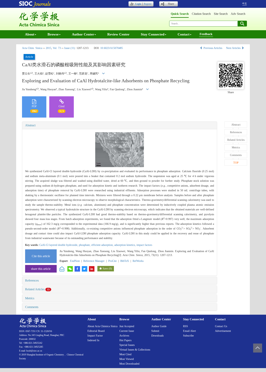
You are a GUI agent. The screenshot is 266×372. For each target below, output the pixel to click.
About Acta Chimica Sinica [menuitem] (102, 326)
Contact (183, 34)
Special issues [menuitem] (127, 345)
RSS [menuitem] (185, 326)
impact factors (144, 245)
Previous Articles (213, 48)
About (29, 34)
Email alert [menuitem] (189, 330)
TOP (236, 162)
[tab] (119, 125)
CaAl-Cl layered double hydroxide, (59, 245)
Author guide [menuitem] (158, 326)
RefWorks (138, 261)
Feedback (206, 34)
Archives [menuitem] (124, 335)
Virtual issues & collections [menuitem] (134, 349)
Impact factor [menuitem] (95, 335)
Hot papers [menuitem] (125, 340)
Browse (53, 34)
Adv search (238, 13)
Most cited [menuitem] (125, 354)
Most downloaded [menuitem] (129, 363)
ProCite (112, 261)
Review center (118, 34)
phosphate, (85, 245)
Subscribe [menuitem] (188, 335)
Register (147, 4)
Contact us (221, 326)
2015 (48, 48)
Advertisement (223, 330)
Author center (83, 34)
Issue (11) (69, 48)
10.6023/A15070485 (111, 48)
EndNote (75, 261)
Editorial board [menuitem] (96, 330)
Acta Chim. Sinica (32, 48)
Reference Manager (94, 261)
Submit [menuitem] (155, 330)
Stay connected (152, 34)
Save (105, 268)
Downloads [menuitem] (157, 335)
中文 (244, 3)
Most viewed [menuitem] (126, 359)
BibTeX (124, 261)
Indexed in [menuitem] (93, 340)
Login (138, 4)
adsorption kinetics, (125, 245)
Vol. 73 (57, 48)
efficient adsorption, (102, 245)
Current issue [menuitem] (126, 330)
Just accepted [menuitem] (126, 326)
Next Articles (233, 48)
